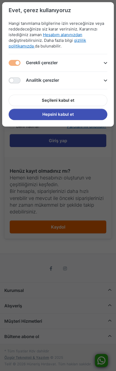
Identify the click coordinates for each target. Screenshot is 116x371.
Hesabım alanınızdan (62, 34)
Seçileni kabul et (58, 100)
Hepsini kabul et (58, 114)
